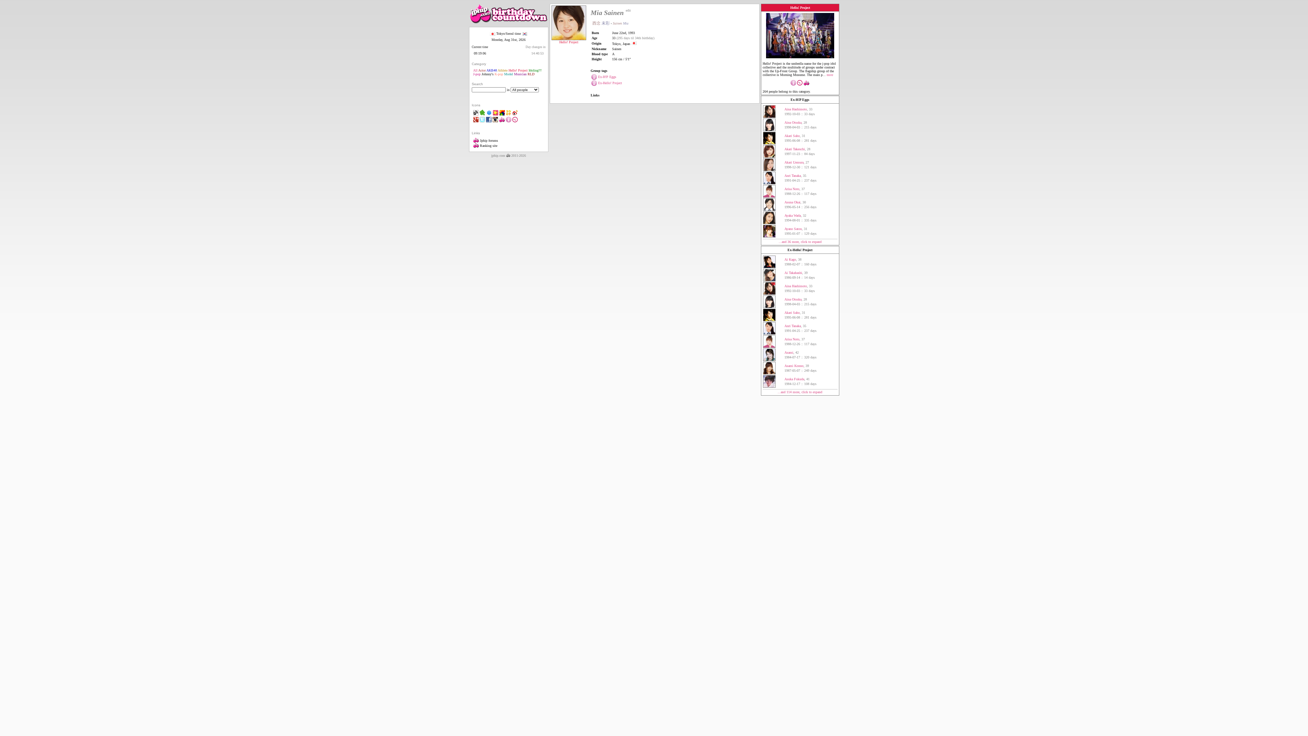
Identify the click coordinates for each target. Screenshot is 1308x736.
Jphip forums (488, 140)
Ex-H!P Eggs (800, 100)
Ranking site (488, 146)
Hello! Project (518, 70)
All (475, 70)
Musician (520, 74)
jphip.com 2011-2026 (508, 155)
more (830, 75)
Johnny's (488, 74)
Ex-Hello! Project (800, 250)
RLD (531, 74)
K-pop (499, 74)
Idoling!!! (535, 70)
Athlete (503, 70)
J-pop (477, 74)
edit (628, 10)
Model (508, 74)
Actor (482, 70)
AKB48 (491, 70)
